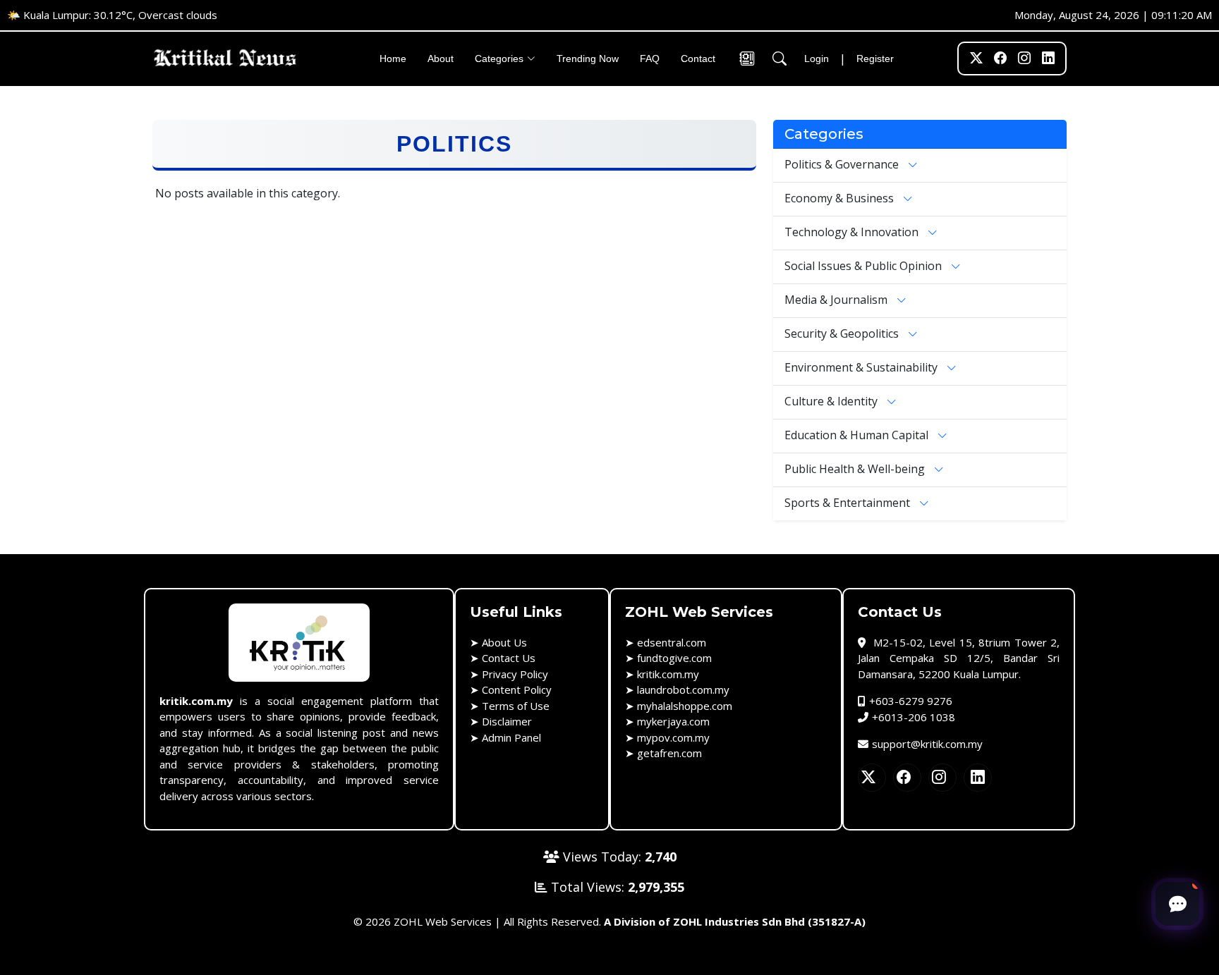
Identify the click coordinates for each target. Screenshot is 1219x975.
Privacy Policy (515, 674)
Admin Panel (511, 737)
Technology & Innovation (852, 231)
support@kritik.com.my (927, 744)
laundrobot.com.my (683, 689)
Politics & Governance (843, 163)
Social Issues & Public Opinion (864, 265)
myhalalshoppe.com (684, 706)
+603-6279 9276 (910, 701)
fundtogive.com (674, 658)
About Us (504, 642)
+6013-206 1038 (913, 717)
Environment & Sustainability (862, 366)
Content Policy (517, 689)
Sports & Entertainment (848, 502)
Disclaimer (507, 721)
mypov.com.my (673, 737)
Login (816, 58)
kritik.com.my (668, 674)
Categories (499, 58)
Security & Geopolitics (843, 333)
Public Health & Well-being (856, 468)
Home (393, 58)
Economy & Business (840, 197)
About (440, 58)
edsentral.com (671, 642)
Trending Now (588, 58)
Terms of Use (516, 706)
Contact (698, 58)
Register (875, 58)
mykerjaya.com (673, 721)
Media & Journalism (837, 299)
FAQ (650, 58)
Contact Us (508, 658)
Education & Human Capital (857, 434)
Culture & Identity (832, 400)
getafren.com (669, 753)
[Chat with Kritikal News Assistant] (1177, 904)
